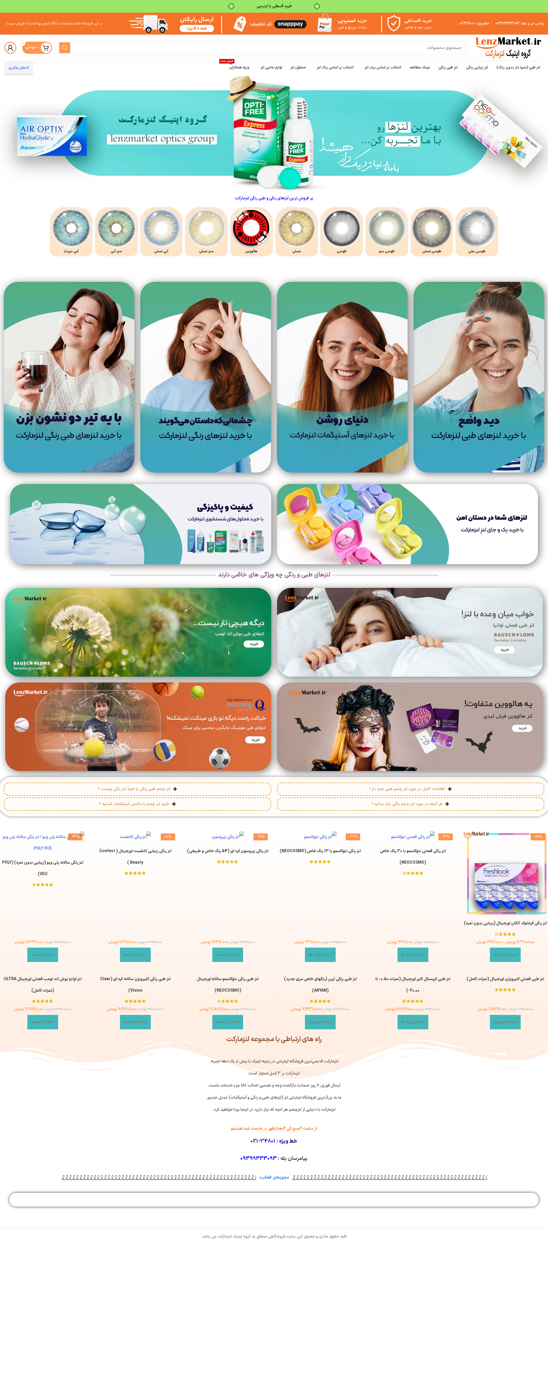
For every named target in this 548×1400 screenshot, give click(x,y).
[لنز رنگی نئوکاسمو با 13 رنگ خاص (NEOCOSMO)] (320, 837)
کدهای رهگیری (18, 67)
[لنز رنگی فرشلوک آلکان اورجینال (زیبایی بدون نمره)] (505, 873)
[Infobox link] (477, 231)
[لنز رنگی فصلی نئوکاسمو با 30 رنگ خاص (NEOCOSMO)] (413, 837)
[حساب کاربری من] (10, 47)
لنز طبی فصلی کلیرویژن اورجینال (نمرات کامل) (505, 979)
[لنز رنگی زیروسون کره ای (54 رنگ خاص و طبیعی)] (228, 837)
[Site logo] (508, 48)
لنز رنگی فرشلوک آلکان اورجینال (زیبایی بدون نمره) (505, 923)
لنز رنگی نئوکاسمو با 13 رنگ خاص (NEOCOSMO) (320, 851)
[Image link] (479, 377)
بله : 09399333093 (511, 23)
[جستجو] (64, 47)
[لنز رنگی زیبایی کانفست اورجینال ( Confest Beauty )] (135, 837)
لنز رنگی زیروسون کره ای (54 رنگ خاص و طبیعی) (227, 851)
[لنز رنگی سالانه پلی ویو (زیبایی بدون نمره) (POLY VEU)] (43, 842)
